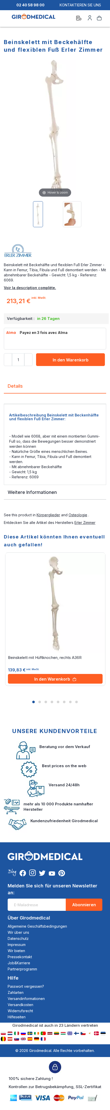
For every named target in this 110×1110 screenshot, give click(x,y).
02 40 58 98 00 (30, 5)
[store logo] (33, 19)
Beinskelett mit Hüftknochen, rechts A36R (45, 657)
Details (15, 386)
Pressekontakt (20, 957)
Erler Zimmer (84, 522)
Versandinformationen (26, 998)
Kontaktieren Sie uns (80, 5)
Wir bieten (16, 951)
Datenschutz (18, 938)
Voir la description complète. (30, 288)
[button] (33, 702)
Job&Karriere (19, 963)
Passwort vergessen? (26, 986)
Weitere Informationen (32, 492)
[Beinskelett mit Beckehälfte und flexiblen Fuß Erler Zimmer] (38, 214)
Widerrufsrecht (20, 1011)
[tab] (55, 388)
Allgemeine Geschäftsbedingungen (37, 926)
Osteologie (78, 515)
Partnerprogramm (22, 969)
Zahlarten (16, 992)
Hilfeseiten (17, 1017)
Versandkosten (20, 1005)
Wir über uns (18, 932)
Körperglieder (48, 515)
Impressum (17, 944)
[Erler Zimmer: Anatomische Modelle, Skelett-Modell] (55, 252)
